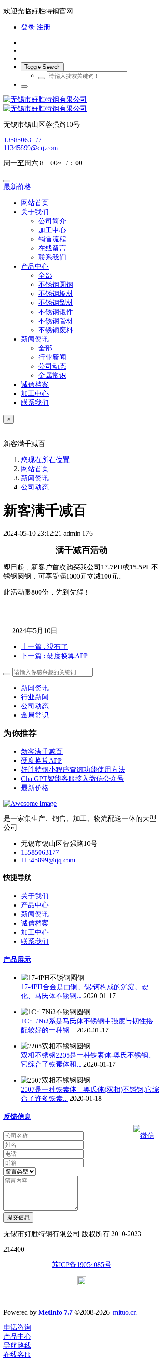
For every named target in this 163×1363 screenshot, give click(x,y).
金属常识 (35, 715)
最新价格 (17, 186)
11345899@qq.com (30, 147)
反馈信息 (17, 1116)
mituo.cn (125, 1312)
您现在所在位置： (49, 459)
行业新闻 (35, 697)
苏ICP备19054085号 (81, 1264)
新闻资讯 (35, 478)
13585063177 (22, 140)
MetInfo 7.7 (55, 1312)
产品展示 (17, 959)
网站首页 (35, 202)
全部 (45, 275)
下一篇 (54, 655)
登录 (28, 27)
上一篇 (44, 646)
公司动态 (35, 487)
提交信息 (18, 1217)
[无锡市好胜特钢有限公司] (81, 104)
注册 (43, 27)
